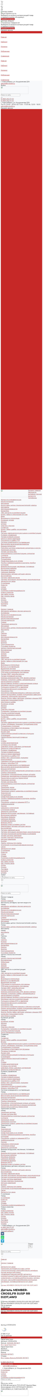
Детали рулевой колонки (10, 153)
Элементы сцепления (9, 427)
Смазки (3, 238)
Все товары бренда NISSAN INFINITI (15, 1358)
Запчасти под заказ (8, 197)
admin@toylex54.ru (8, 83)
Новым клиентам (7, 476)
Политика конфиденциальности (13, 206)
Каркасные (5, 273)
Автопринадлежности (9, 125)
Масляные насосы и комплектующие (14, 301)
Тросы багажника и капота (11, 331)
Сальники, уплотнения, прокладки (13, 312)
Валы (3, 132)
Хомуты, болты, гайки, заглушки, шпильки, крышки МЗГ (21, 314)
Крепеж (4, 258)
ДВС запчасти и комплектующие (13, 128)
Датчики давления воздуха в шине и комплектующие (21, 149)
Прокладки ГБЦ (7, 307)
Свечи (3, 463)
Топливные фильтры (8, 437)
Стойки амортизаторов (9, 359)
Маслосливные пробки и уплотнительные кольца (19, 299)
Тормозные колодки (8, 405)
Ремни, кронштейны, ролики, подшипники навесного (21, 310)
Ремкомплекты (6, 375)
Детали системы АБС (9, 167)
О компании (5, 466)
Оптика (3, 140)
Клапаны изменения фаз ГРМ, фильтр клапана (18, 294)
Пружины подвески (8, 346)
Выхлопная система (8, 284)
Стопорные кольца (8, 425)
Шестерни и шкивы (8, 318)
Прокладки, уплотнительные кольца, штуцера (18, 390)
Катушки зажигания (8, 455)
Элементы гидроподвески (11, 364)
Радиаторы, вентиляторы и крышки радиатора (18, 392)
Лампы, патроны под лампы (11, 459)
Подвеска (4, 143)
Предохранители (7, 260)
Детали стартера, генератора (12, 453)
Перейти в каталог (8, 19)
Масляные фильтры (8, 186)
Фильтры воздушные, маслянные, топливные (17, 182)
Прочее (4, 422)
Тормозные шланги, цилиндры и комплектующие (19, 407)
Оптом (3, 214)
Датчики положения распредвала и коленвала (18, 450)
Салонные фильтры (8, 188)
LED (2, 247)
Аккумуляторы (6, 192)
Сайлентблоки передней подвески (14, 353)
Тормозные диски (7, 403)
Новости (4, 201)
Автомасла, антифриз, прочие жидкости (16, 112)
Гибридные (5, 268)
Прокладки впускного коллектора (14, 305)
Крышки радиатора (8, 162)
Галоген (4, 249)
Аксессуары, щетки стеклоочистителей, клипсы (19, 121)
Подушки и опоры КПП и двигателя (14, 303)
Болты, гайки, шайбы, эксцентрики (14, 145)
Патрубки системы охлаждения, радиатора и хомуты (20, 164)
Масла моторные (7, 117)
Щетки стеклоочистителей (11, 264)
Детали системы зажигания (11, 451)
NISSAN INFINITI (13, 1343)
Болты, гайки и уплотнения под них (14, 130)
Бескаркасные (6, 266)
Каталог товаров (7, 225)
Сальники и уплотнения (10, 424)
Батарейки (5, 127)
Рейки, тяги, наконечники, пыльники (14, 373)
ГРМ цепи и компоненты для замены (15, 288)
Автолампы (5, 123)
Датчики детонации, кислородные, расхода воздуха (20, 195)
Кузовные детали (7, 136)
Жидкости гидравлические (11, 116)
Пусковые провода (8, 262)
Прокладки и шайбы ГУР (10, 156)
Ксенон (3, 251)
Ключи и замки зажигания (10, 154)
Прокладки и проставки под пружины (15, 344)
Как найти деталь (7, 210)
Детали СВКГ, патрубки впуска (12, 290)
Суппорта (4, 171)
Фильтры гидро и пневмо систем (13, 440)
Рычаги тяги (5, 347)
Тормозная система (8, 166)
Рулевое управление (9, 151)
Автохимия (5, 119)
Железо (4, 138)
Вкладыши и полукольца (10, 134)
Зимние (4, 271)
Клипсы (3, 257)
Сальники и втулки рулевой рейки (13, 377)
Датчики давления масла (10, 193)
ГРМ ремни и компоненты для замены (15, 286)
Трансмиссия (6, 173)
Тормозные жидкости (9, 240)
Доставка (4, 485)
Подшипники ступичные (10, 342)
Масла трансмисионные (10, 234)
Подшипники (6, 175)
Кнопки (3, 457)
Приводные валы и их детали (12, 177)
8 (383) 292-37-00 (7, 1227)
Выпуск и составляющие (10, 283)
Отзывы (3, 205)
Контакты (4, 487)
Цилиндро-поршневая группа (12, 316)
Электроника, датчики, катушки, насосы (16, 190)
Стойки (3, 357)
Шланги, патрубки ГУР (9, 379)
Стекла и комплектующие (10, 329)
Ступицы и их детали (8, 360)
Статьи (3, 203)
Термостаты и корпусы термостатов (14, 394)
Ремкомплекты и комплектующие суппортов (18, 169)
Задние (3, 270)
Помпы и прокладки (8, 388)
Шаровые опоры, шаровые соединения (16, 362)
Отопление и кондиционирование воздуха (17, 461)
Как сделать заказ (7, 212)
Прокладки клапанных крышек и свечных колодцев (20, 309)
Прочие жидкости (8, 236)
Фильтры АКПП (6, 438)
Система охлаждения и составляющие (15, 158)
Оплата (3, 483)
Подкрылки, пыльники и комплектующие (16, 327)
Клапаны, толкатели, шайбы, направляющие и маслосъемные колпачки (18, 296)
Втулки (3, 147)
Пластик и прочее (7, 141)
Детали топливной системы (11, 292)
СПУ (2, 355)
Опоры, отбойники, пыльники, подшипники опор (19, 340)
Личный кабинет (7, 1231)
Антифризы (5, 114)
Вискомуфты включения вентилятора (15, 160)
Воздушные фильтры (8, 184)
